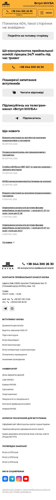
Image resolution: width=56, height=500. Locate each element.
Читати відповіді (32, 92)
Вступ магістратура (11, 345)
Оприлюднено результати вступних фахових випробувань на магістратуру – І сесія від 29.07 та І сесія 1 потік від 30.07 (26, 228)
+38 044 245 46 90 (18, 302)
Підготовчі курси (10, 335)
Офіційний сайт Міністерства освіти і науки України (26, 424)
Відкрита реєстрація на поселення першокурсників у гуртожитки (26, 194)
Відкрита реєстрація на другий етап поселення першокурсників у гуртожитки (24, 139)
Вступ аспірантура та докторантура (18, 350)
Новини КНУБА (9, 409)
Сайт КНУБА (8, 380)
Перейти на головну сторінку (28, 35)
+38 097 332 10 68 (22, 299)
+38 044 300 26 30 (31, 67)
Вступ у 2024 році (10, 457)
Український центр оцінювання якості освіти (23, 429)
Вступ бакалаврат (10, 340)
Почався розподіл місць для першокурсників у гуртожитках (24, 153)
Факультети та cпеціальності (15, 399)
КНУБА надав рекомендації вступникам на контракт (26, 181)
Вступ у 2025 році (10, 452)
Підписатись (32, 118)
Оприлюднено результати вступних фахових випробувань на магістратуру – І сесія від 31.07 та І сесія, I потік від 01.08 (26, 210)
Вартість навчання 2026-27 (14, 330)
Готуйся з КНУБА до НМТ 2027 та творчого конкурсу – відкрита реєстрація (27, 168)
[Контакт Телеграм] (5, 308)
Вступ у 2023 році (10, 462)
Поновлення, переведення (14, 354)
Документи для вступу (12, 325)
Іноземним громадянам (13, 359)
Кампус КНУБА (9, 384)
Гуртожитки (7, 389)
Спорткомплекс (9, 394)
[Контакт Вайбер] (12, 308)
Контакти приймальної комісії (16, 404)
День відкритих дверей (13, 375)
